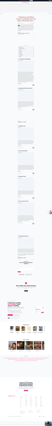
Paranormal (26, 403)
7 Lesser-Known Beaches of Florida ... (39, 359)
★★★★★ (50, 13)
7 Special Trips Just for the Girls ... (23, 359)
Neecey (19, 23)
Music (40, 402)
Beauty (41, 396)
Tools (20, 407)
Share (33, 23)
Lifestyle (41, 401)
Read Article (13, 351)
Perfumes (36, 403)
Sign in (19, 316)
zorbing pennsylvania (31, 359)
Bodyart (21, 397)
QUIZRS (33, 259)
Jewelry (36, 401)
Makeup (26, 402)
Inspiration (26, 401)
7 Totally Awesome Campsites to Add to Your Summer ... (22, 360)
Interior (31, 401)
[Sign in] (51, 2)
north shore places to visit (33, 360)
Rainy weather (22, 34)
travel (1, 13)
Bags (30, 396)
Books (25, 397)
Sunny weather (19, 34)
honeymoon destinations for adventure (13, 359)
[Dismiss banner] (33, 273)
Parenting (31, 403)
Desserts (41, 397)
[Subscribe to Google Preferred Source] (21, 274)
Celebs (31, 397)
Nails (20, 403)
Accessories (21, 396)
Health (21, 401)
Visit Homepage (26, 390)
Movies (36, 402)
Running (41, 403)
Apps (25, 396)
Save (30, 23)
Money (31, 402)
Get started (42, 312)
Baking (36, 396)
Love (20, 402)
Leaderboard (37, 312)
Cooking (36, 397)
